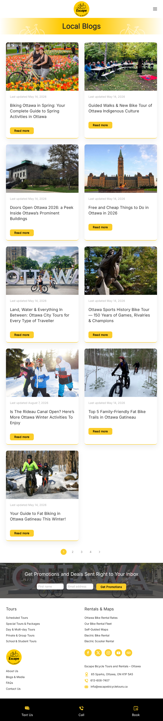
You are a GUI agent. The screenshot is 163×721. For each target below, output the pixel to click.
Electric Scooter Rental (99, 641)
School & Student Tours (21, 641)
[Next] (99, 552)
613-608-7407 (100, 680)
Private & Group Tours (20, 635)
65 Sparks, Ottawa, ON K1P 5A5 (112, 674)
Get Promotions (111, 586)
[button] (155, 9)
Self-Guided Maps (96, 629)
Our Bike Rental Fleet (98, 623)
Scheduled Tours (17, 617)
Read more (21, 130)
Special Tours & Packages (23, 623)
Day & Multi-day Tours (20, 629)
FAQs (9, 682)
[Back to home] (82, 9)
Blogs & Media (15, 677)
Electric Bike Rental (96, 635)
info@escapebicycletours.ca (109, 686)
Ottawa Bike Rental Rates (100, 617)
